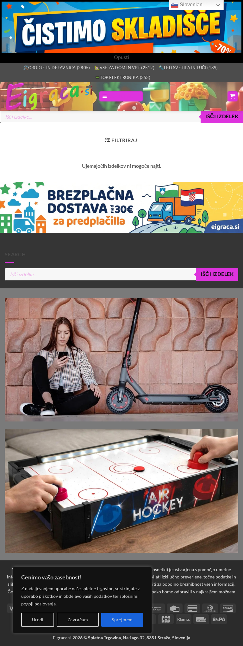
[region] (82, 600)
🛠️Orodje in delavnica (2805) (56, 67)
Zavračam (77, 619)
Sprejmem (122, 619)
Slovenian (190, 4)
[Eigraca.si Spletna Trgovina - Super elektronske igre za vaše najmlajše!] (49, 96)
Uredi (38, 619)
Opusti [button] (121, 57)
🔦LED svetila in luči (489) (188, 67)
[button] (121, 96)
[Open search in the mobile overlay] (121, 116)
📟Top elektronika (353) (122, 77)
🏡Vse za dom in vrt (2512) (124, 67)
